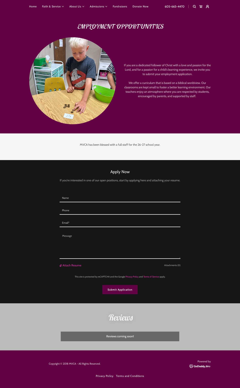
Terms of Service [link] (151, 276)
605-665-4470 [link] (174, 6)
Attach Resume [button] (72, 265)
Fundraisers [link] (120, 6)
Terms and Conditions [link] (130, 376)
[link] (200, 366)
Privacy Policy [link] (132, 276)
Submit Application (120, 289)
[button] (53, 7)
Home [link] (33, 6)
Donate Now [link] (141, 6)
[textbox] (120, 198)
